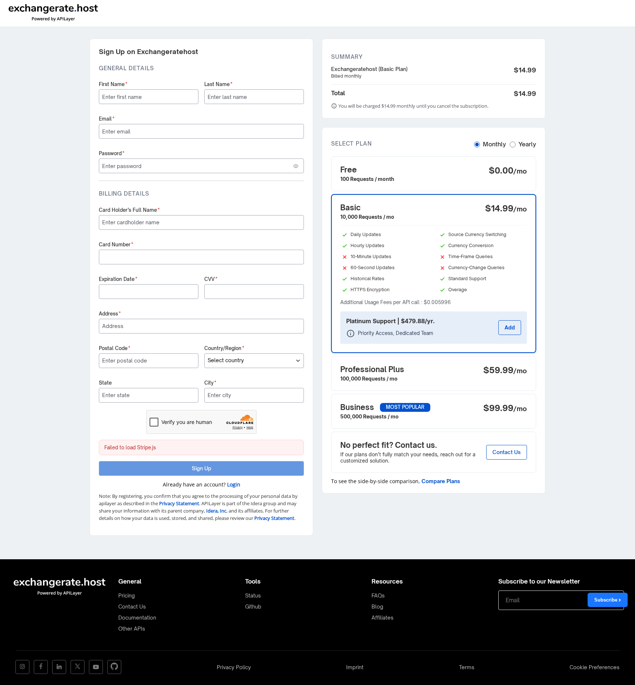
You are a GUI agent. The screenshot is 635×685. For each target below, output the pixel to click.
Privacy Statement (179, 503)
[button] (433, 173)
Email (107, 119)
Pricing (126, 595)
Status (253, 595)
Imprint (354, 667)
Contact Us (506, 452)
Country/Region (224, 348)
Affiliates (383, 617)
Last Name (218, 84)
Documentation (137, 617)
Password (112, 153)
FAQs (378, 595)
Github (253, 606)
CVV (211, 279)
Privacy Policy (234, 667)
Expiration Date (118, 279)
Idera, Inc (216, 510)
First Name (113, 84)
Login (233, 484)
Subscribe (606, 600)
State (105, 383)
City (210, 383)
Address (110, 314)
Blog (377, 606)
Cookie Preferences (595, 667)
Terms (466, 667)
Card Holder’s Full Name (129, 210)
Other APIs (131, 628)
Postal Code (114, 348)
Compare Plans (440, 481)
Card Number (116, 244)
